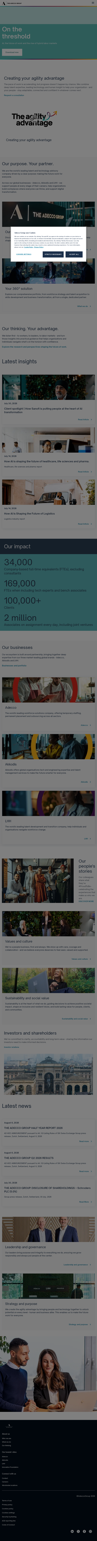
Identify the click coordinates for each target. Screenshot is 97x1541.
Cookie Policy (28, 247)
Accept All (74, 254)
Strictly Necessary (53, 254)
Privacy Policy (38, 247)
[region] (48, 244)
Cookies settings (23, 254)
